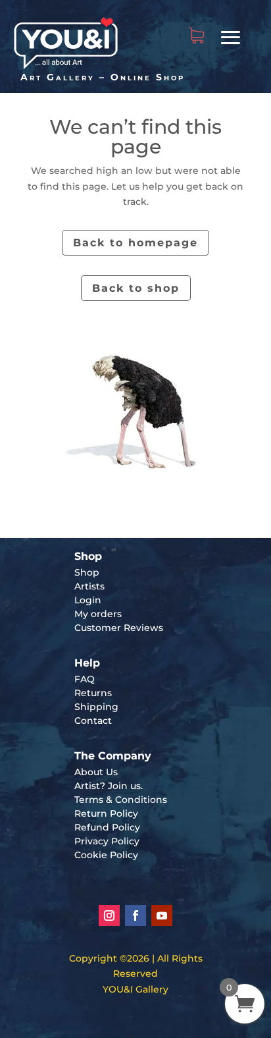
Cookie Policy (106, 855)
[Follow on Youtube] (161, 915)
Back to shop (136, 288)
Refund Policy (107, 827)
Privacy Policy (106, 841)
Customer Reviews (118, 628)
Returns (93, 693)
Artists (89, 586)
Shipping (96, 707)
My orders (98, 614)
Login (87, 600)
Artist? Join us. (108, 786)
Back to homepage (135, 242)
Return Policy (106, 813)
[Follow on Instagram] (109, 915)
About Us (96, 772)
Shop (86, 572)
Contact (93, 720)
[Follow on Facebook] (135, 915)
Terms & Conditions (120, 800)
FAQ (84, 679)
